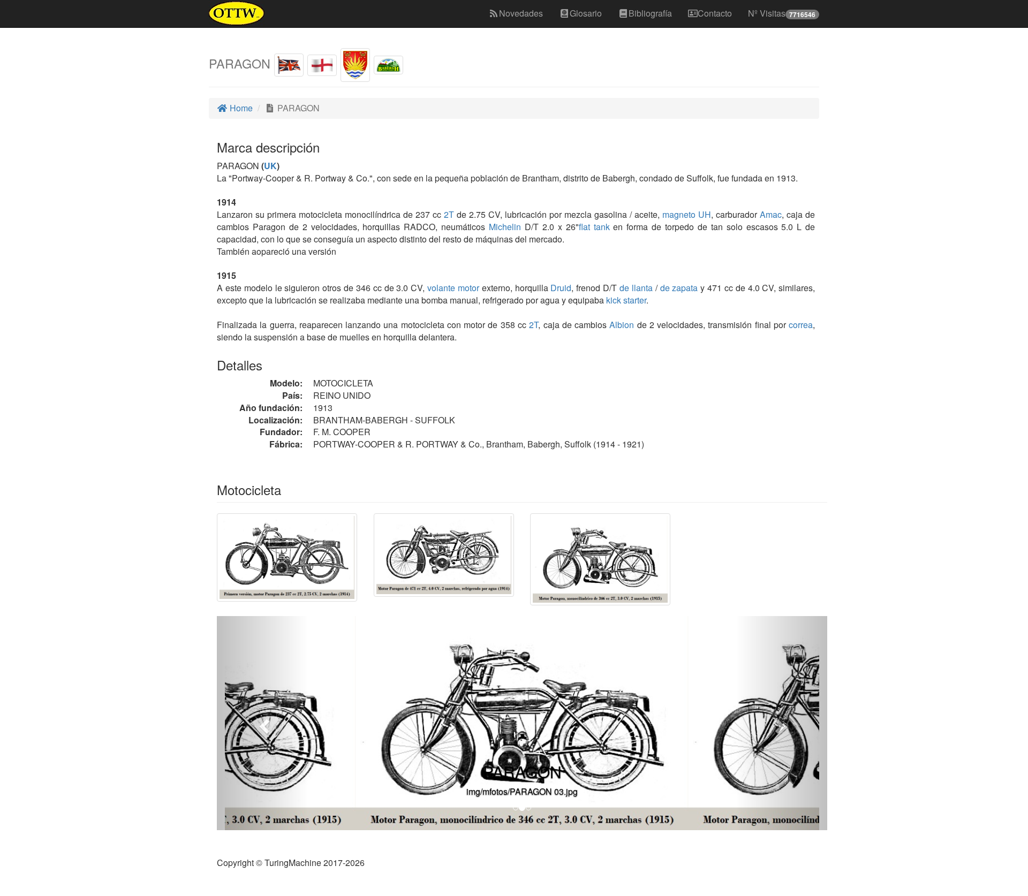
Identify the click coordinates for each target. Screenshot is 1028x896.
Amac (771, 214)
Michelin (505, 227)
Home (240, 108)
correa (801, 324)
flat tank (594, 227)
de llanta (636, 288)
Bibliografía (650, 13)
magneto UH (686, 214)
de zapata (679, 288)
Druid (560, 288)
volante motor (453, 288)
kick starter (626, 300)
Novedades (521, 13)
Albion (621, 324)
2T (449, 214)
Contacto (715, 13)
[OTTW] (237, 13)
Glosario (586, 13)
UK (270, 166)
